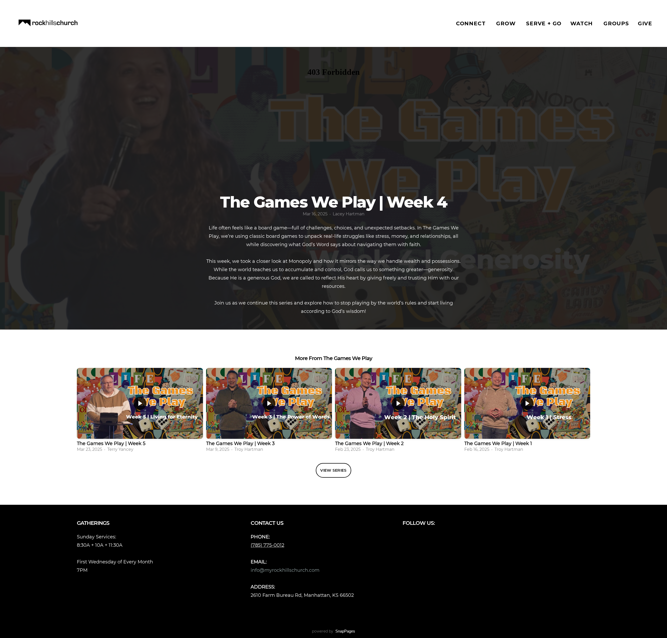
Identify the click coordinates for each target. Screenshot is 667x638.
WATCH (582, 23)
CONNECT (471, 23)
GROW (506, 23)
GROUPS (616, 23)
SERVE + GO (543, 23)
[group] (140, 411)
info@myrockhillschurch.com (286, 570)
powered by (333, 631)
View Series (333, 470)
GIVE (645, 23)
